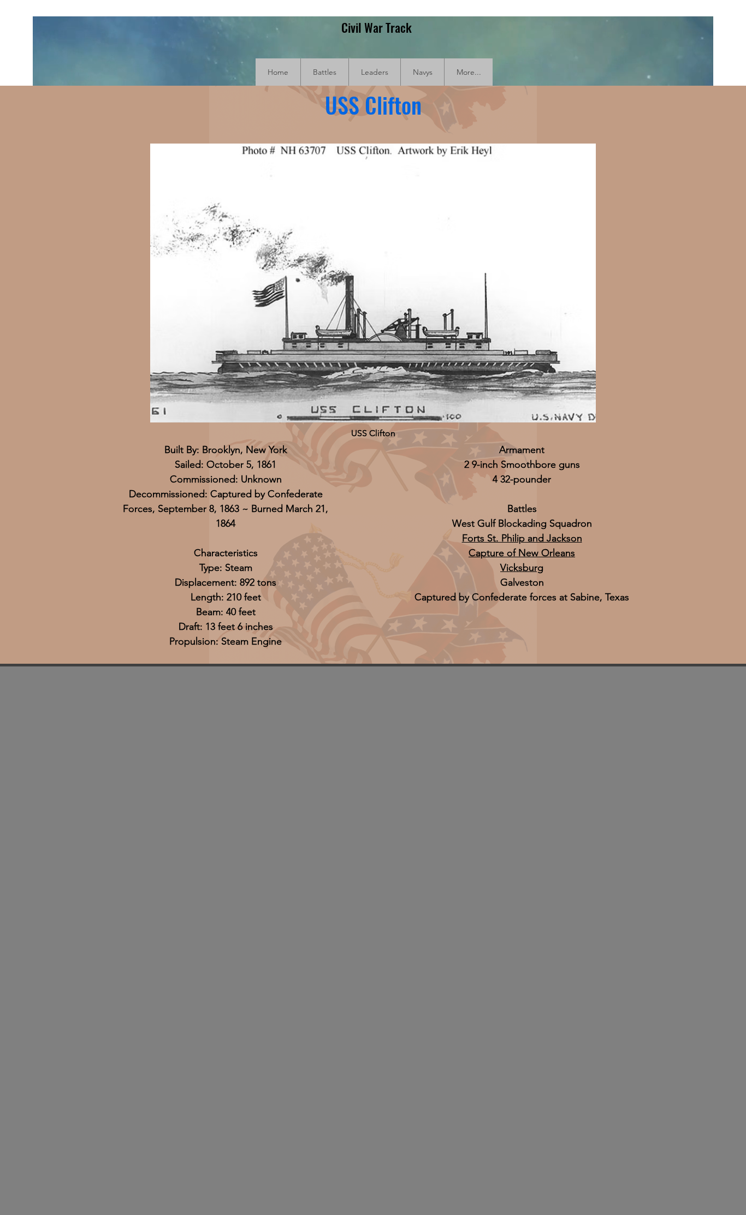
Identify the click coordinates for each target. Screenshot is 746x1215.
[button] (324, 72)
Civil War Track (376, 27)
